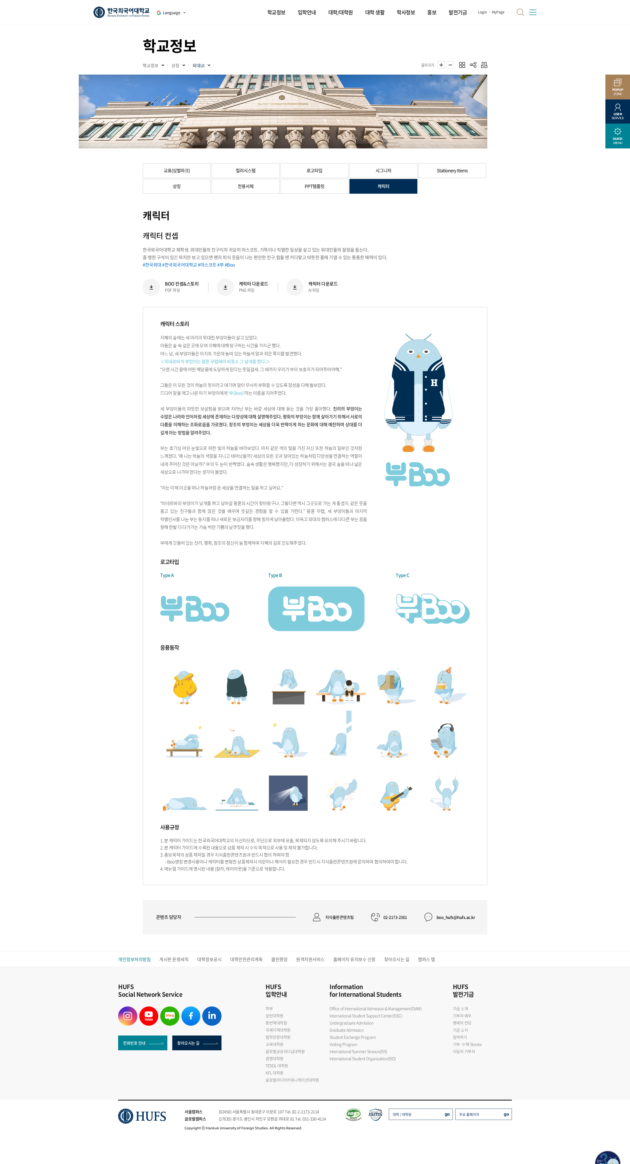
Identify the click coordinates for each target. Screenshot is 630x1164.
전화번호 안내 (134, 1043)
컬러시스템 (245, 170)
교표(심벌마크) (177, 170)
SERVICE (618, 116)
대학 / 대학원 (402, 1114)
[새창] (127, 1009)
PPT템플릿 (314, 186)
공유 (473, 65)
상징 (177, 186)
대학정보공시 (209, 959)
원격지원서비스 (310, 959)
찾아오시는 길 (397, 959)
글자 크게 (441, 65)
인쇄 (483, 65)
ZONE (617, 92)
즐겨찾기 (462, 65)
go (447, 1113)
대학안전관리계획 (246, 959)
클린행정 (279, 959)
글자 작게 (450, 65)
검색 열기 (520, 12)
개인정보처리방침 (134, 959)
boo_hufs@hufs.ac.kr (456, 917)
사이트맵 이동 (532, 12)
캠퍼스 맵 (426, 959)
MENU (618, 141)
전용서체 (245, 186)
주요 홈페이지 (469, 1114)
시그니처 (383, 170)
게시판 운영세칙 (174, 959)
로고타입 (314, 170)
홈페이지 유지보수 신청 (354, 959)
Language (171, 12)
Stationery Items (452, 170)
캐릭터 (383, 186)
